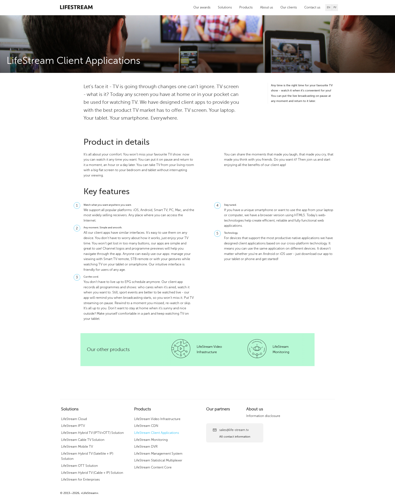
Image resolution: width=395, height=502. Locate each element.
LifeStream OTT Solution (79, 466)
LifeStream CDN (146, 426)
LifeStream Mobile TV (77, 446)
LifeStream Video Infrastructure (157, 419)
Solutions (225, 7)
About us (266, 7)
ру (334, 7)
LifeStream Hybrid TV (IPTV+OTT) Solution (92, 433)
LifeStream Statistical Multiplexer (158, 460)
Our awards (201, 7)
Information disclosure (263, 416)
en (328, 7)
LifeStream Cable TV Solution (83, 440)
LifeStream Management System (158, 453)
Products (246, 7)
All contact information (234, 436)
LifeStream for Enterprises (80, 479)
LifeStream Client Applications (156, 433)
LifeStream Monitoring (151, 440)
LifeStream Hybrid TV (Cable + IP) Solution (92, 473)
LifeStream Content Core (153, 467)
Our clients (288, 7)
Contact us (312, 7)
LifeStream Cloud (74, 419)
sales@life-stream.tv (234, 430)
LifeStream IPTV (73, 426)
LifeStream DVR (146, 446)
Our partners (218, 409)
